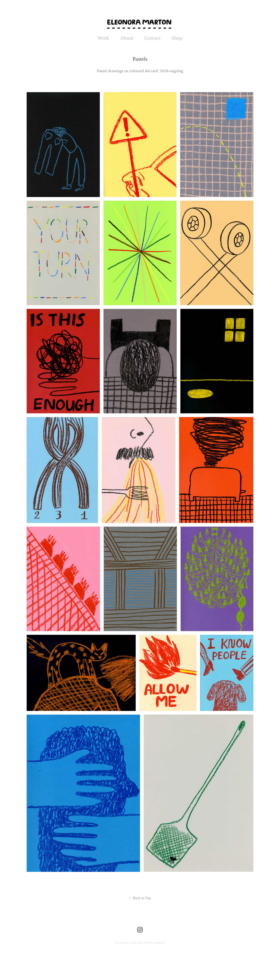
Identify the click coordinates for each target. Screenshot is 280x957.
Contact (152, 38)
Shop (177, 38)
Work (103, 38)
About (126, 38)
